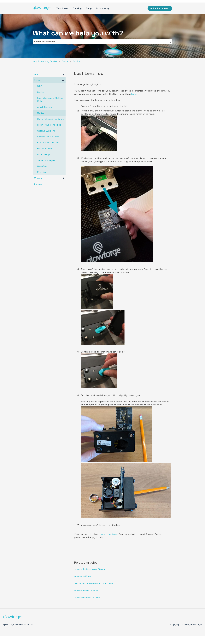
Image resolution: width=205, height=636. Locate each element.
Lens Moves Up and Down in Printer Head (93, 583)
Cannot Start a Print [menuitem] (48, 136)
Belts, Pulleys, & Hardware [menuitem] (50, 118)
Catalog (77, 8)
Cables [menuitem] (40, 92)
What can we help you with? (78, 33)
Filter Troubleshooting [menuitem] (49, 124)
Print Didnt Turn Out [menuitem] (48, 142)
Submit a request (159, 8)
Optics (76, 61)
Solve (65, 61)
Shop (89, 8)
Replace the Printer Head (86, 590)
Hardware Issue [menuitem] (45, 148)
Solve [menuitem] (37, 80)
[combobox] (100, 41)
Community (102, 8)
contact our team (108, 534)
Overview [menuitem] (42, 166)
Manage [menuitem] (38, 178)
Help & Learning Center (45, 61)
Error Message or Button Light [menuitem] (50, 100)
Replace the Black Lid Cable (87, 597)
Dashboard (62, 8)
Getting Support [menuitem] (46, 130)
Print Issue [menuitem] (42, 172)
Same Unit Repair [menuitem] (46, 160)
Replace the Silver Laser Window (89, 569)
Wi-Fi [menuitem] (39, 86)
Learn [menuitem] (37, 74)
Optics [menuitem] (40, 112)
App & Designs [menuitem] (44, 107)
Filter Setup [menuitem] (43, 154)
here (133, 93)
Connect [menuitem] (38, 183)
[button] (63, 75)
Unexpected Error (82, 576)
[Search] (169, 41)
